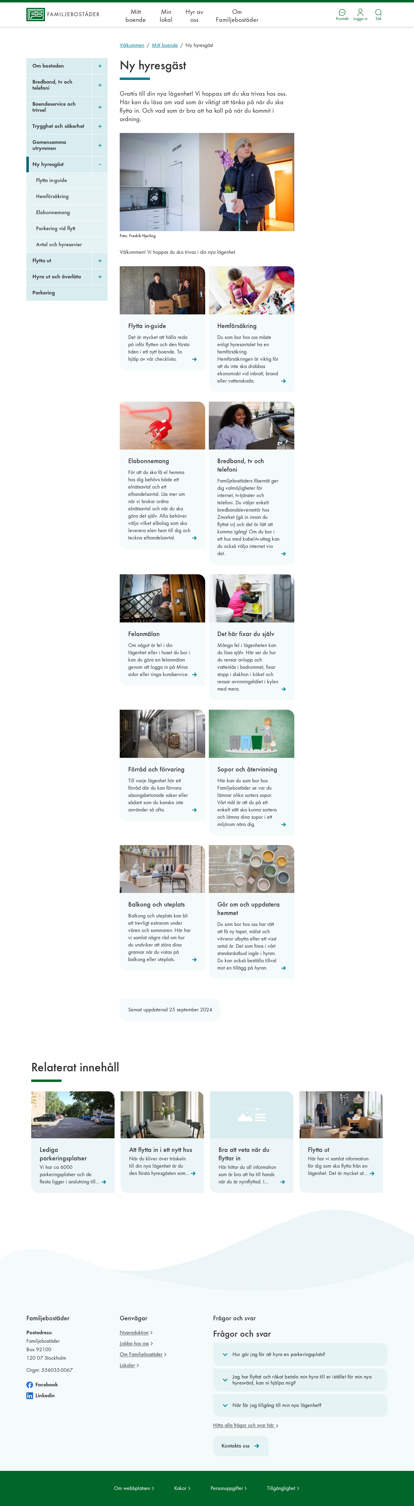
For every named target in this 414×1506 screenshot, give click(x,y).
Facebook (46, 1385)
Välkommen (132, 45)
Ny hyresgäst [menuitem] (48, 164)
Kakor (180, 1488)
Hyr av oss (194, 16)
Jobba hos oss (134, 1343)
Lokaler (127, 1365)
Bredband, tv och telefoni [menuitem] (52, 85)
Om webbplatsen (132, 1488)
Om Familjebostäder (237, 16)
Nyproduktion (134, 1332)
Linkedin (45, 1395)
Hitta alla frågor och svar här (244, 1425)
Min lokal (166, 16)
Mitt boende (135, 16)
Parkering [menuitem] (43, 293)
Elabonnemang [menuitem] (53, 212)
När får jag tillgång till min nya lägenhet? (277, 1405)
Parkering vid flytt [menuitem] (55, 228)
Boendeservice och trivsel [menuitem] (54, 107)
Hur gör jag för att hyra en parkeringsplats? (278, 1354)
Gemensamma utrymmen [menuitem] (49, 145)
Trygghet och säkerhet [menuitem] (58, 126)
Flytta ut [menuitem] (41, 260)
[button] (300, 1354)
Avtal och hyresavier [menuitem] (59, 244)
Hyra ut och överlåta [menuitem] (56, 277)
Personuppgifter (227, 1488)
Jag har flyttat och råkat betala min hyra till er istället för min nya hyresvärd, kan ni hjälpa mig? (302, 1380)
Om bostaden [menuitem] (48, 66)
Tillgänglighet (281, 1488)
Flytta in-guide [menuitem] (51, 180)
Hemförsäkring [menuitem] (52, 196)
